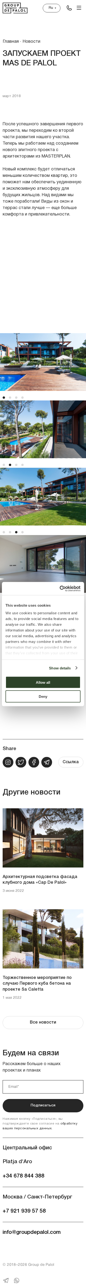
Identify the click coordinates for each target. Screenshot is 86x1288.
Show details (60, 668)
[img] (69, 8)
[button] (79, 8)
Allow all (43, 682)
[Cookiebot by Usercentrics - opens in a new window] (61, 588)
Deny (43, 696)
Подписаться (43, 1105)
